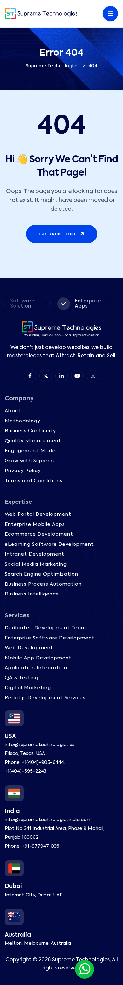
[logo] (41, 13)
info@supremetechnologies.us (39, 744)
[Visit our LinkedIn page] (61, 376)
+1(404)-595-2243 (25, 771)
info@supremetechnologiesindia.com (48, 819)
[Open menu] (110, 14)
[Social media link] (93, 376)
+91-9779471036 (40, 846)
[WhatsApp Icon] (84, 969)
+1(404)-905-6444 (43, 762)
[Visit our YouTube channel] (77, 376)
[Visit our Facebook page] (30, 376)
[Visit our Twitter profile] (45, 376)
